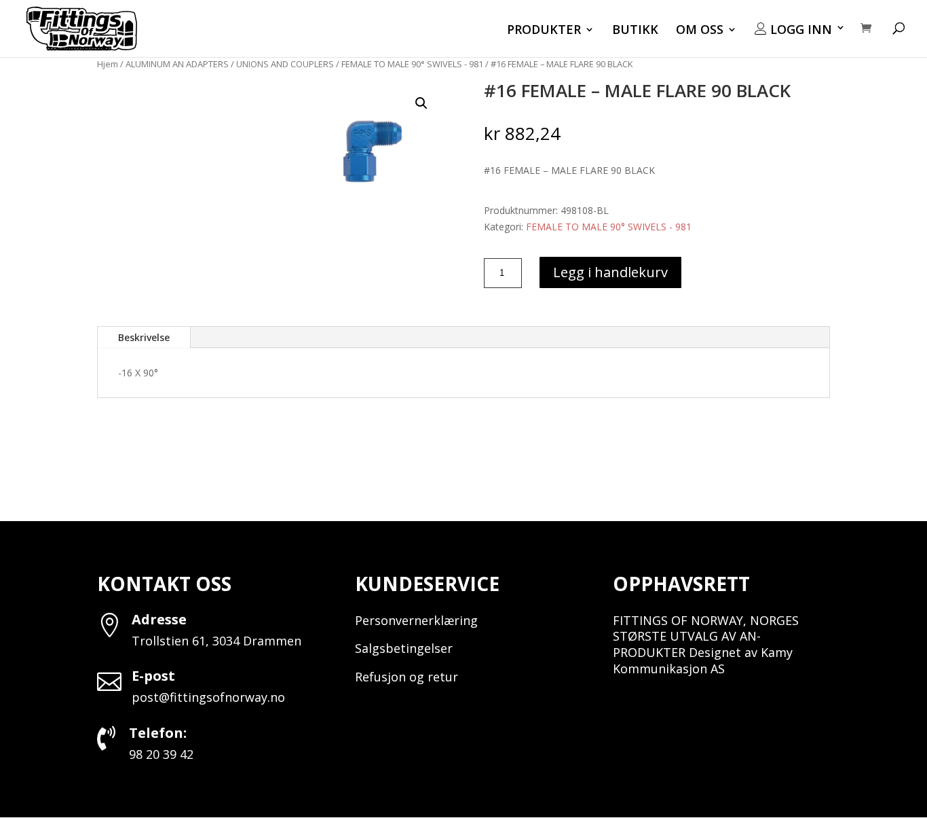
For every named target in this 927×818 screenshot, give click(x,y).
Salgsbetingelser (404, 648)
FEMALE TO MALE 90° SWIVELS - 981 (412, 64)
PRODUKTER (544, 30)
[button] (421, 103)
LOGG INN (799, 29)
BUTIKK (635, 30)
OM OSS (699, 30)
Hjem (107, 64)
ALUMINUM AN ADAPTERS (177, 64)
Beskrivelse (144, 337)
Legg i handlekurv (610, 272)
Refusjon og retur (406, 677)
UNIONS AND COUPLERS (285, 64)
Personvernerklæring (416, 620)
